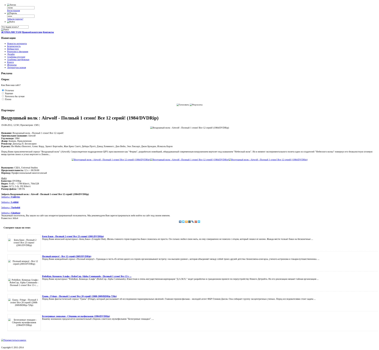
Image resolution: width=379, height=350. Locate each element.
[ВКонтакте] (180, 222)
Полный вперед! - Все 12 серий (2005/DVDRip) (66, 256)
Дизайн (11, 54)
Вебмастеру (13, 49)
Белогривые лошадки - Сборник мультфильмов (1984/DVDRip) (76, 316)
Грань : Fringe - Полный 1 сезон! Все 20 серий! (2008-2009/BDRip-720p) (79, 296)
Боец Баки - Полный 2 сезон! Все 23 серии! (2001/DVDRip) (73, 236)
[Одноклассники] (186, 222)
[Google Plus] (195, 222)
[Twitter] (183, 222)
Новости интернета (17, 43)
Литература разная (16, 67)
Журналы (12, 65)
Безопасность (14, 46)
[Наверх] (13, 340)
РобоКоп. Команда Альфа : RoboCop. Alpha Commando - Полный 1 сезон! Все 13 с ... (86, 276)
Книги (10, 62)
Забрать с (10, 197)
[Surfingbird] (198, 222)
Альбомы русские (16, 57)
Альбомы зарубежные (18, 59)
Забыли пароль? (15, 19)
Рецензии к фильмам (17, 51)
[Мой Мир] (189, 222)
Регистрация (13, 10)
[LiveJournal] (192, 222)
